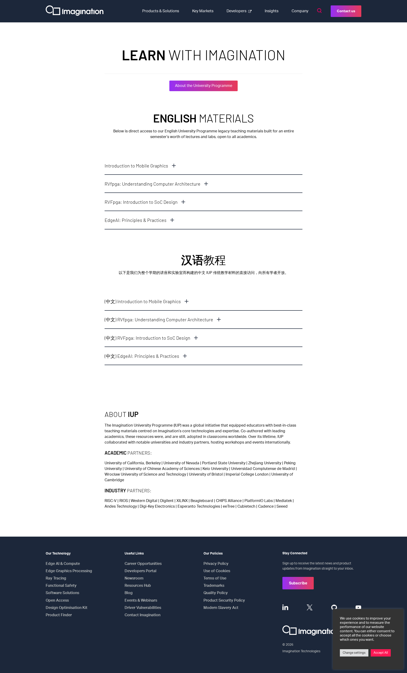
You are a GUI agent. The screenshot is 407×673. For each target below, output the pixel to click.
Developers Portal (140, 571)
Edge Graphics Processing (69, 571)
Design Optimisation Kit (66, 608)
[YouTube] (358, 607)
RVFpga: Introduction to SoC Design (141, 202)
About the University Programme (203, 86)
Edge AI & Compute (63, 564)
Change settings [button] (354, 652)
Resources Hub (138, 585)
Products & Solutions (160, 11)
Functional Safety (61, 585)
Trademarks (214, 585)
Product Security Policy (224, 600)
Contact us (346, 11)
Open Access (57, 600)
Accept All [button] (381, 652)
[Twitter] (310, 607)
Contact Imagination (142, 615)
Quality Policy (216, 593)
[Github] (334, 607)
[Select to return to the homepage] (74, 11)
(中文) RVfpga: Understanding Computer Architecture (159, 319)
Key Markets (202, 11)
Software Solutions (62, 593)
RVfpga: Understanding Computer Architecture (152, 184)
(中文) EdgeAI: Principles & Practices (142, 356)
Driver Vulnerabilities (143, 608)
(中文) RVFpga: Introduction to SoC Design (147, 338)
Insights (271, 11)
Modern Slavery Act (221, 608)
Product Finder (59, 615)
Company (300, 11)
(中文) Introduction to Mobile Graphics (143, 301)
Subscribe (298, 583)
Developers (236, 11)
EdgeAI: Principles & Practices (136, 220)
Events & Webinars (141, 600)
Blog (129, 593)
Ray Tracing (56, 578)
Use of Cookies (217, 571)
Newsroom (134, 578)
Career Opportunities (143, 564)
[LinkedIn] (285, 607)
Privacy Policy (216, 564)
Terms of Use (215, 578)
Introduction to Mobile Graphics (136, 165)
